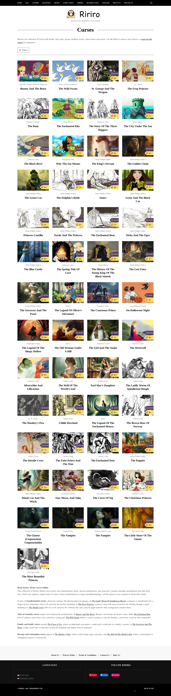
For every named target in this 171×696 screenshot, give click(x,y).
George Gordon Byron (33, 531)
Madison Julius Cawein (103, 531)
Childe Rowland (68, 422)
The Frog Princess (137, 88)
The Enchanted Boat (103, 235)
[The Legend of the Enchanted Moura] (103, 405)
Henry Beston (68, 122)
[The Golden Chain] (138, 146)
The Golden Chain (138, 163)
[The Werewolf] (138, 330)
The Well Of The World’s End (119, 634)
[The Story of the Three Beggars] (103, 108)
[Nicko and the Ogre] (138, 217)
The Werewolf (138, 347)
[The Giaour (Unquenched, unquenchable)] (33, 517)
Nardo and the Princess (68, 235)
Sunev (103, 197)
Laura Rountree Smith (138, 306)
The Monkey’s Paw (33, 422)
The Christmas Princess (137, 497)
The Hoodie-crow (33, 460)
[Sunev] (103, 180)
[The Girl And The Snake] (103, 330)
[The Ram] (33, 108)
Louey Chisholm (103, 84)
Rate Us (116, 655)
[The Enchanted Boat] (103, 217)
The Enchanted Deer (103, 460)
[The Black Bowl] (33, 146)
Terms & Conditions (87, 655)
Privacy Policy (69, 655)
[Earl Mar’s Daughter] (103, 367)
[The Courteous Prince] (103, 292)
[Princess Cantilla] (33, 217)
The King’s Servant (103, 163)
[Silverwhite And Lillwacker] (33, 367)
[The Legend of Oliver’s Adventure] (68, 292)
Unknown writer (103, 122)
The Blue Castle (33, 269)
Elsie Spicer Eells (68, 159)
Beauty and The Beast (33, 88)
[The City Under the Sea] (138, 108)
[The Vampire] (68, 517)
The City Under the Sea (138, 126)
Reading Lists (93, 3)
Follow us (128, 3)
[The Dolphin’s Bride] (68, 180)
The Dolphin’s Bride (68, 197)
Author (35, 3)
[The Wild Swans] (68, 71)
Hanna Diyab (103, 265)
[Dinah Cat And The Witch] (33, 480)
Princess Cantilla (33, 235)
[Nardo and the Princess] (68, 217)
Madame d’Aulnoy (33, 122)
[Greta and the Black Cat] (138, 180)
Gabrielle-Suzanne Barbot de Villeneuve (33, 84)
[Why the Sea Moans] (68, 146)
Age (27, 3)
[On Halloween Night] (138, 292)
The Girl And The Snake (103, 347)
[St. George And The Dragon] (103, 71)
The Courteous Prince (103, 310)
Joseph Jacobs (68, 381)
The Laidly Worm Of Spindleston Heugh (109, 600)
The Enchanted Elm (68, 126)
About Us (117, 3)
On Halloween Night (138, 310)
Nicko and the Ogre (138, 235)
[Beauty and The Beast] (33, 71)
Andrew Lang (138, 419)
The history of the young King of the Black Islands (103, 273)
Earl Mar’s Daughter (103, 385)
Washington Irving (33, 344)
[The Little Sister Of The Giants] (138, 517)
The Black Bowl (33, 163)
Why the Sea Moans (68, 163)
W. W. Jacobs (33, 419)
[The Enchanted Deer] (103, 442)
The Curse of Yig (103, 497)
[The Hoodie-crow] (33, 442)
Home (19, 3)
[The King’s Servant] (103, 146)
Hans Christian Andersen (68, 84)
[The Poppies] (138, 442)
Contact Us (105, 655)
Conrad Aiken (68, 531)
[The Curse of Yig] (103, 480)
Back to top (149, 688)
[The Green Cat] (33, 180)
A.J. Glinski (138, 84)
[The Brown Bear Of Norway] (138, 405)
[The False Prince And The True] (68, 442)
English (105, 3)
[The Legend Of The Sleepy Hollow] (33, 330)
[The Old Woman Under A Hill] (68, 330)
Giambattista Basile (68, 494)
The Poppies (138, 460)
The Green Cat (33, 197)
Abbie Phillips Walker (103, 159)
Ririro (68, 306)
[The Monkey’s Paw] (33, 405)
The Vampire (68, 535)
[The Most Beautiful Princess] (33, 558)
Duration (46, 3)
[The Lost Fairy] (138, 251)
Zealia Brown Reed (103, 494)
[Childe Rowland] (68, 405)
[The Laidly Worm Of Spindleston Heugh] (138, 367)
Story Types (68, 3)
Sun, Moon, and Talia (68, 497)
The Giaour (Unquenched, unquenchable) (33, 539)
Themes (80, 3)
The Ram (33, 126)
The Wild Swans (68, 88)
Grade (57, 3)
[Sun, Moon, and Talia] (68, 480)
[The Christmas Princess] (138, 480)
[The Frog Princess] (138, 71)
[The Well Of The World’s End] (68, 367)
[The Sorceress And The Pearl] (33, 292)
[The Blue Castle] (33, 251)
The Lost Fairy (137, 269)
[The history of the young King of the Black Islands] (103, 251)
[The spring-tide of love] (68, 251)
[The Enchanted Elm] (68, 108)
